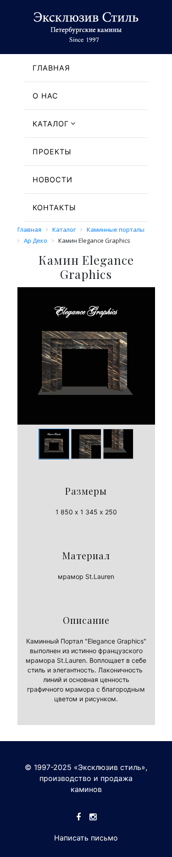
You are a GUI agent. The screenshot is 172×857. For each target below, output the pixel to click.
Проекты (52, 151)
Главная (51, 67)
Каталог (51, 123)
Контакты (54, 207)
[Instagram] (93, 817)
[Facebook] (78, 817)
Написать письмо (86, 837)
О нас (45, 95)
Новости (52, 179)
